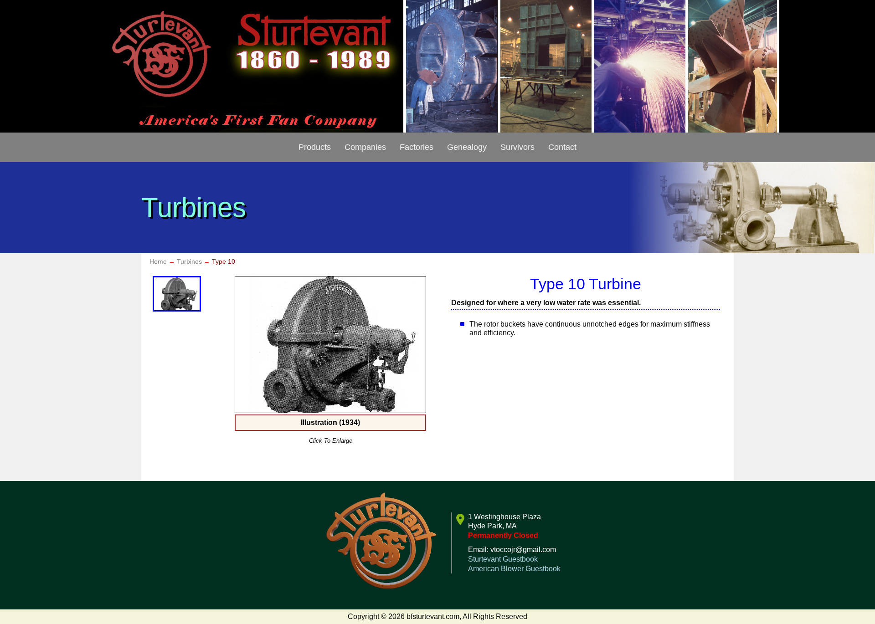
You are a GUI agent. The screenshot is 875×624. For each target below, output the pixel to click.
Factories (416, 147)
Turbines (189, 261)
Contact (562, 147)
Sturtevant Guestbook (503, 559)
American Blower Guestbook (514, 569)
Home (158, 261)
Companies (365, 147)
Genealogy (467, 147)
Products (315, 147)
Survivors (517, 147)
